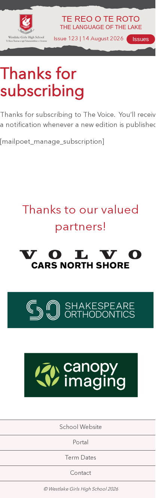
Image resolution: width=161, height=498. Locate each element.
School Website (81, 427)
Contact (80, 473)
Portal (80, 443)
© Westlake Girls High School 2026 (80, 489)
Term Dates (80, 458)
